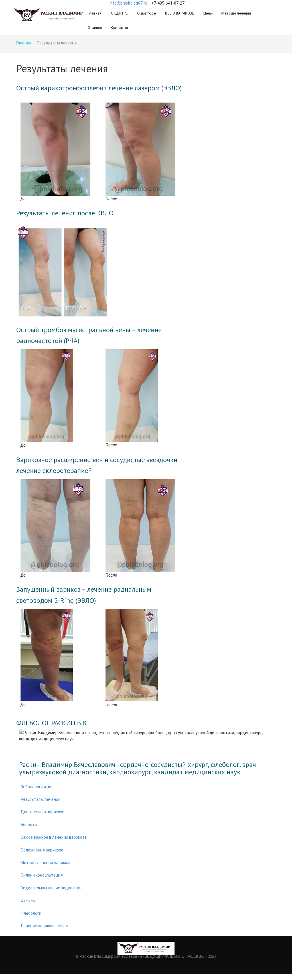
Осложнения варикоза (42, 850)
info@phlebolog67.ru (128, 3)
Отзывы (95, 27)
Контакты (119, 27)
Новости (29, 824)
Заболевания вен (37, 787)
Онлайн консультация (42, 875)
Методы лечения (236, 13)
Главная (95, 13)
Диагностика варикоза (42, 812)
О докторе (146, 13)
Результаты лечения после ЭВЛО (64, 213)
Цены (208, 13)
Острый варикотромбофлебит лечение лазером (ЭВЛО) (99, 87)
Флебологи (31, 913)
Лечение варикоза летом (44, 926)
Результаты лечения (40, 799)
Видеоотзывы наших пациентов (51, 888)
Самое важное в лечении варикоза (54, 837)
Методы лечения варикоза (46, 862)
